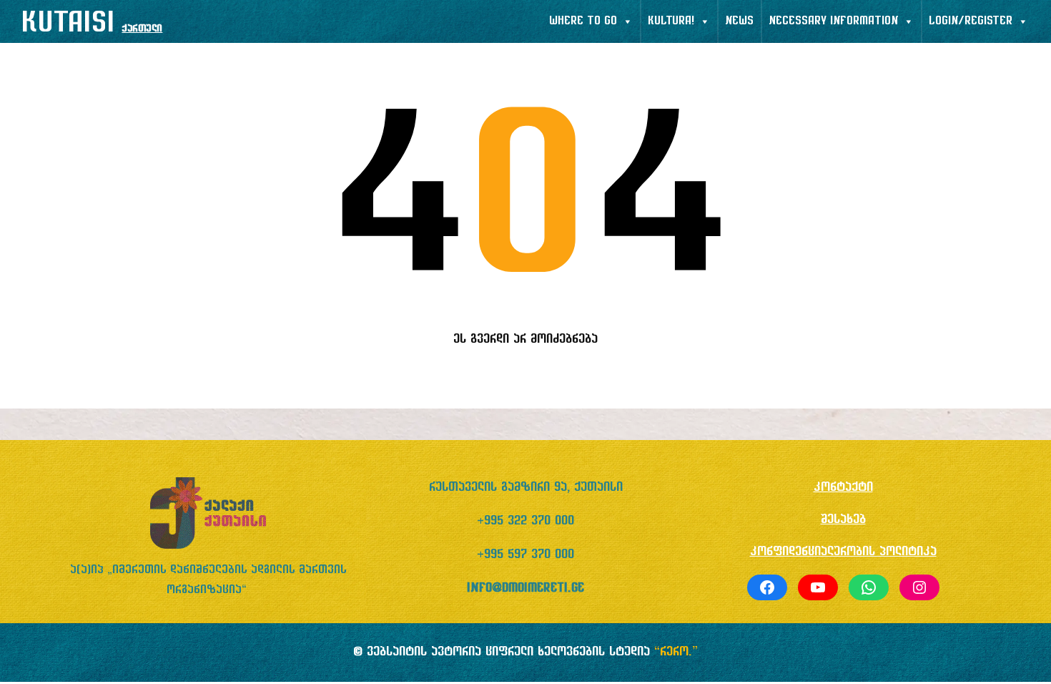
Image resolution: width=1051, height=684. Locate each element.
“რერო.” (676, 652)
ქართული (142, 29)
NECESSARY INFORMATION (833, 21)
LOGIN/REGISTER (970, 21)
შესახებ (843, 520)
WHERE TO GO (583, 21)
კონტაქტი (843, 488)
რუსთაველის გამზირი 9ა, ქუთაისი (526, 488)
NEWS (739, 21)
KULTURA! (671, 21)
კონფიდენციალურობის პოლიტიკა (843, 552)
